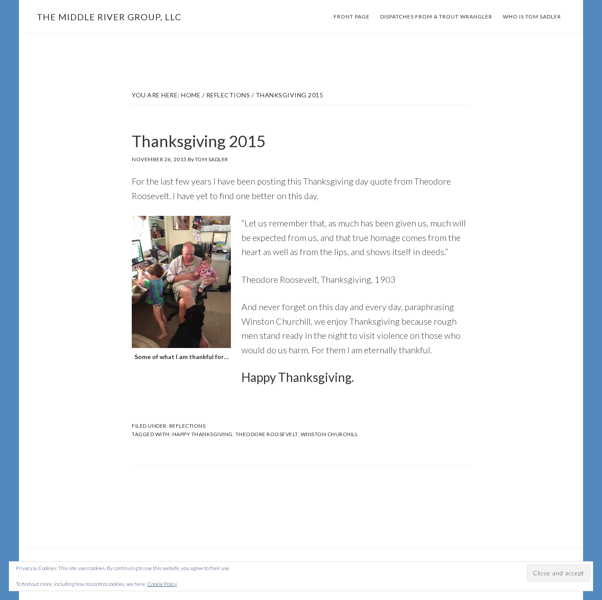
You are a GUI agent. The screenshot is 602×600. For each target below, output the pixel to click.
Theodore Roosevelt (266, 434)
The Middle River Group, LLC (109, 16)
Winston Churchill (329, 434)
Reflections (187, 425)
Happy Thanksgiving (202, 434)
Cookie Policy (162, 584)
